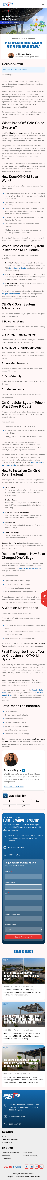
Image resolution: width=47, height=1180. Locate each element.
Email (7, 893)
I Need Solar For (10, 925)
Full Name (8, 872)
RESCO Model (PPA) (31, 1156)
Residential (6, 1156)
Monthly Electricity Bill (13, 914)
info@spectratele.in (16, 847)
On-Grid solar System (18, 268)
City (6, 903)
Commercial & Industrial (10, 1153)
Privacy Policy (7, 1142)
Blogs (4, 1136)
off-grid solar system (11, 293)
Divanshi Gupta (7, 74)
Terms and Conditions (10, 1139)
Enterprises (6, 1159)
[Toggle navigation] (42, 4)
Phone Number (10, 882)
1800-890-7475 (14, 855)
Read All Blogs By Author (14, 787)
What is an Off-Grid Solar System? (15, 69)
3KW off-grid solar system (30, 568)
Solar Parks (28, 1153)
